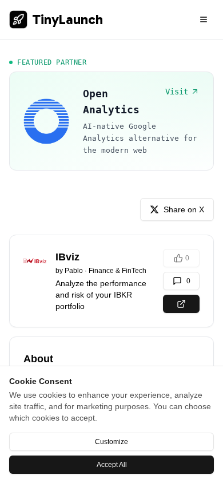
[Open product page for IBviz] (181, 304)
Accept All (112, 465)
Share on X (184, 209)
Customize (111, 442)
